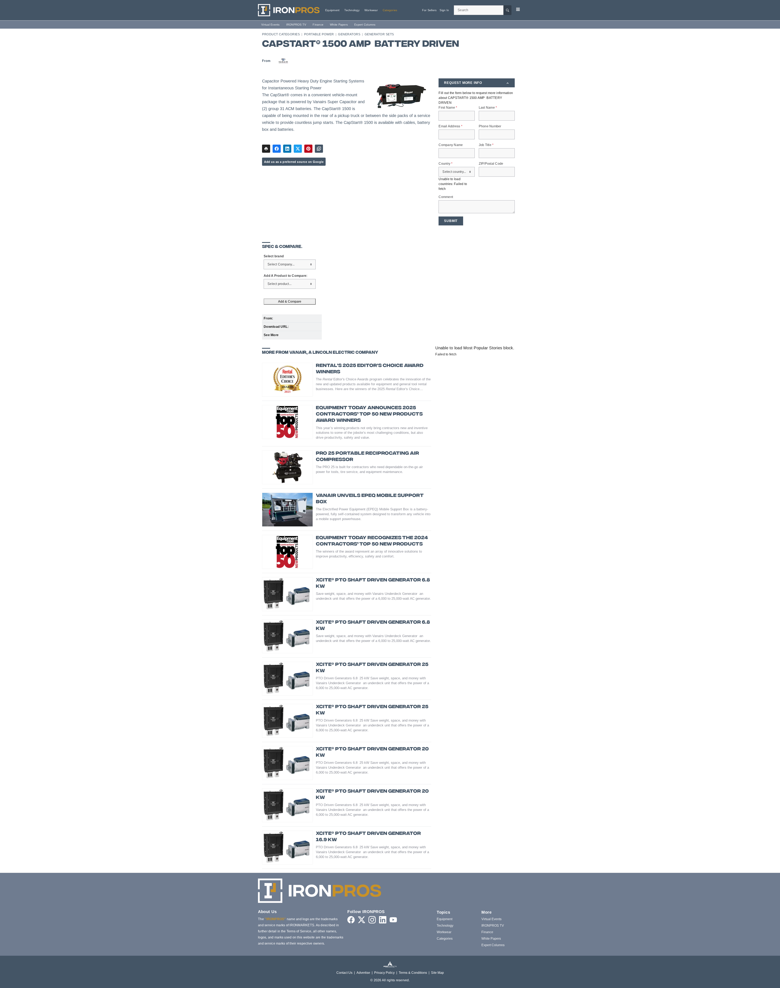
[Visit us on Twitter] (361, 919)
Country (445, 163)
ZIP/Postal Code (491, 163)
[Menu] (518, 9)
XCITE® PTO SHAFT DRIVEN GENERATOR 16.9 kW (368, 837)
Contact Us (344, 972)
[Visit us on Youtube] (393, 919)
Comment (446, 197)
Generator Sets (379, 34)
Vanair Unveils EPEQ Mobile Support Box (370, 499)
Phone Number (490, 126)
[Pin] (308, 149)
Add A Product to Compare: (285, 275)
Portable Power (319, 34)
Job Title (486, 145)
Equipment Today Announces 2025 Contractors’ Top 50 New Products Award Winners (369, 414)
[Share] (277, 149)
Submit (451, 221)
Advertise (363, 972)
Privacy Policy (384, 972)
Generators (349, 34)
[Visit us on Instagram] (372, 919)
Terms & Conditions (413, 972)
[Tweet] (298, 149)
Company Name (451, 145)
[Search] (507, 10)
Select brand (274, 256)
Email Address (450, 126)
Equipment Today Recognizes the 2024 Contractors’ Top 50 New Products (372, 541)
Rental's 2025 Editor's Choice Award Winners (370, 369)
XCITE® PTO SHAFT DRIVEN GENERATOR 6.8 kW (373, 583)
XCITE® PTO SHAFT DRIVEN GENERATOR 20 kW (372, 752)
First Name (448, 107)
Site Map (437, 972)
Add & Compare (289, 301)
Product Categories (281, 34)
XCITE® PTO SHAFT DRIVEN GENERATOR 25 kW (372, 668)
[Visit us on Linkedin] (382, 919)
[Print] (266, 149)
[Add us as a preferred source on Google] (319, 149)
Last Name (488, 107)
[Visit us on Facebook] (351, 919)
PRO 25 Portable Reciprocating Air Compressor (367, 456)
